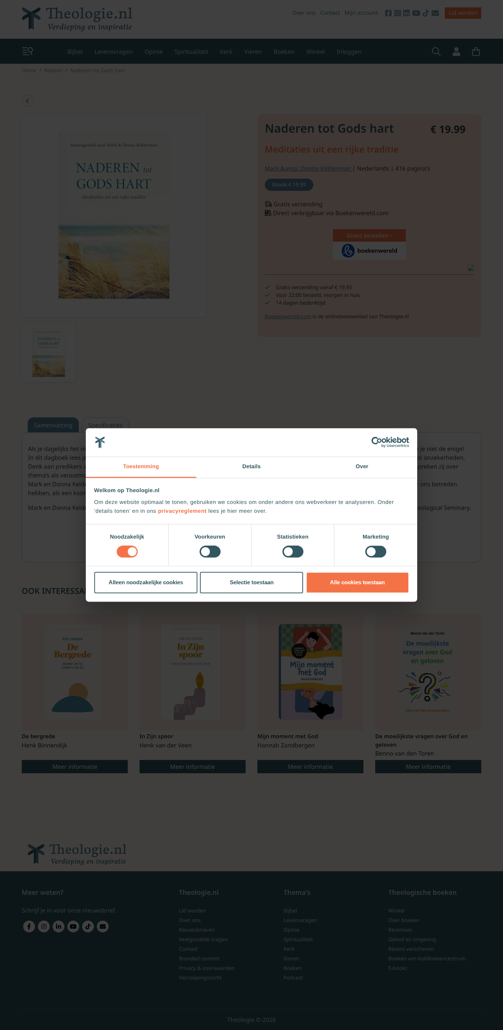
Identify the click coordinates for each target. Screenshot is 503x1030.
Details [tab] (251, 466)
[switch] (210, 552)
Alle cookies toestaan (357, 582)
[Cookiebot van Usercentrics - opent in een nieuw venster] (377, 442)
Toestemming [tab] (141, 466)
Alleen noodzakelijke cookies (146, 582)
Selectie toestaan (252, 582)
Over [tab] (362, 466)
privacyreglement (182, 511)
